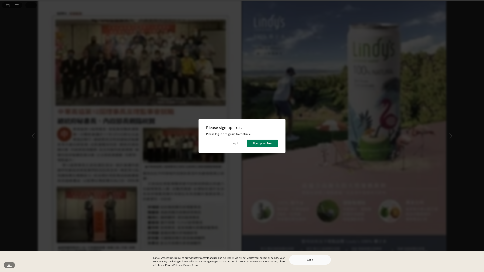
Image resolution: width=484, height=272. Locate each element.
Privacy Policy (172, 265)
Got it (310, 259)
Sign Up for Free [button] (262, 143)
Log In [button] (235, 143)
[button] (7, 5)
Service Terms (191, 265)
